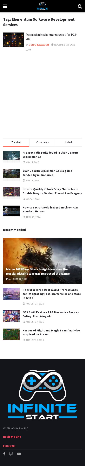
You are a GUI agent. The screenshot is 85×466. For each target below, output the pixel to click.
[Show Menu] (5, 6)
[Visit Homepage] (42, 6)
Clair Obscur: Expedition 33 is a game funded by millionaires (47, 173)
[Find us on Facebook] (4, 454)
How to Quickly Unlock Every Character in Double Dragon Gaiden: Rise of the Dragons (52, 191)
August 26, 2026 (34, 340)
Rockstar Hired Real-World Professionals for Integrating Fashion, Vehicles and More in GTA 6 (52, 294)
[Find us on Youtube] (19, 454)
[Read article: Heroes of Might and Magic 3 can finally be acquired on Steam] (11, 334)
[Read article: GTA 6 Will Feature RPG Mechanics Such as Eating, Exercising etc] (11, 316)
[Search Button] (80, 6)
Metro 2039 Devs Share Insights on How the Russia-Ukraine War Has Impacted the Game (38, 271)
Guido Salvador (39, 44)
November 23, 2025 (64, 44)
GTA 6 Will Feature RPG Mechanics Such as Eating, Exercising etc (51, 314)
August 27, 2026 (18, 279)
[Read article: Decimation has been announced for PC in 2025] (13, 40)
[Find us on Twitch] (11, 454)
